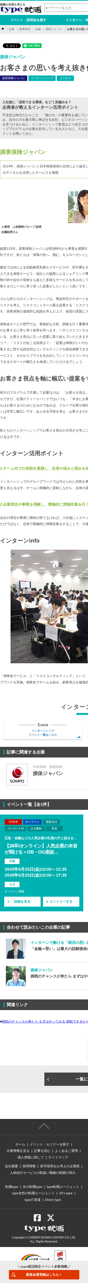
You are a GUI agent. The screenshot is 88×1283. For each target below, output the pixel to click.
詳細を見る (22, 901)
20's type (66, 1193)
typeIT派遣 (33, 1200)
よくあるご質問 (66, 1151)
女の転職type (32, 1187)
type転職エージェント (63, 1187)
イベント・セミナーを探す (49, 1144)
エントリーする (61, 901)
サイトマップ (58, 1157)
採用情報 (29, 1166)
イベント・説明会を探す (28, 20)
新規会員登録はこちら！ (44, 1274)
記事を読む (42, 1151)
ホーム (20, 1144)
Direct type (53, 1200)
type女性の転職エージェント (33, 1193)
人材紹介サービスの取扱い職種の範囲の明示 (43, 1173)
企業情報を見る (18, 1151)
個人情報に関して (31, 1157)
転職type (11, 1187)
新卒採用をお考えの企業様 (60, 1166)
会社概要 (11, 1166)
